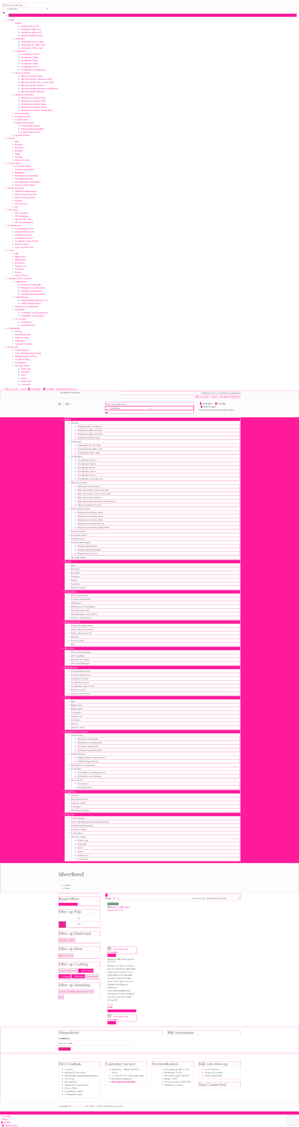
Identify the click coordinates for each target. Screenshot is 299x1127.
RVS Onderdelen (23, 166)
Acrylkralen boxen (24, 238)
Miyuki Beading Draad (32, 35)
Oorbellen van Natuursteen (34, 312)
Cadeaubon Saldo (73, 1094)
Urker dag (26, 368)
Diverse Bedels (22, 160)
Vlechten (19, 269)
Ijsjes (17, 141)
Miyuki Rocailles (67, 940)
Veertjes (19, 157)
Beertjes (19, 144)
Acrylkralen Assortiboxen (33, 69)
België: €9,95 (170, 1078)
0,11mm (71, 991)
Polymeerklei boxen (30, 132)
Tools (11, 250)
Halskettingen (21, 297)
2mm (79, 991)
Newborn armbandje (31, 284)
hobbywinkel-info (213, 1075)
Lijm (16, 253)
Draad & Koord (16, 188)
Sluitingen (19, 172)
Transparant (92, 976)
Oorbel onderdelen (24, 169)
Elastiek (18, 200)
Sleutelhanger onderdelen (28, 181)
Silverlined (80, 976)
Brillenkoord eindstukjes (27, 175)
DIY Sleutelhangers (24, 222)
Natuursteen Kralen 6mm (33, 100)
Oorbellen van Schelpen (33, 315)
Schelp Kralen (21, 119)
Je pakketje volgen (74, 1091)
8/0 (91, 991)
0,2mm (62, 991)
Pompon (19, 150)
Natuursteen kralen (24, 94)
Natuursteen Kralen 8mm (33, 104)
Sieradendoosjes (23, 334)
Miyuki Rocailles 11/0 (31, 32)
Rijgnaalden (20, 259)
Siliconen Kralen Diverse (33, 91)
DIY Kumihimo (21, 216)
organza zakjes (22, 337)
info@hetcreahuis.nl (121, 1078)
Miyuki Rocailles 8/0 (31, 29)
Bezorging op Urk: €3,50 (176, 1069)
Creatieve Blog (22, 359)
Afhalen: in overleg (173, 1085)
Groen (69, 955)
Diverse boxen (22, 244)
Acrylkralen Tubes (29, 63)
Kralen (12, 20)
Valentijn (25, 371)
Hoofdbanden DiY (24, 178)
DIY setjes (13, 209)
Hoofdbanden (28, 325)
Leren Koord (21, 203)
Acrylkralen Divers (30, 66)
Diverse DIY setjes (24, 219)
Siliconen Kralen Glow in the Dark (37, 82)
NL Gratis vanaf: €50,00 (176, 1075)
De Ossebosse (212, 1069)
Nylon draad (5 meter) (26, 194)
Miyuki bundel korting (26, 356)
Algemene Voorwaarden (77, 1085)
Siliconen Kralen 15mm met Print (36, 79)
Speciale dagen (22, 365)
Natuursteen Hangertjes (27, 306)
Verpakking (14, 328)
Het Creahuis (77, 1106)
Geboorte (26, 384)
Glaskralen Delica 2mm (32, 48)
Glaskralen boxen (23, 234)
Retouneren (71, 1081)
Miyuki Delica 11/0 (30, 26)
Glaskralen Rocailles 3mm (33, 44)
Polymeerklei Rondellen (32, 129)
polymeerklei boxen (24, 231)
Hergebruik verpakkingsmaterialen (81, 1075)
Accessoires (20, 318)
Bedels (12, 138)
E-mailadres (64, 1038)
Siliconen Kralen (22, 72)
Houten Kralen (22, 113)
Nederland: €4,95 (173, 1072)
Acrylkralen (20, 51)
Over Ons (69, 1078)
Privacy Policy (71, 1088)
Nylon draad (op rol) (25, 197)
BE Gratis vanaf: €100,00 (177, 1081)
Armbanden (20, 281)
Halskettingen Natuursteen (34, 300)
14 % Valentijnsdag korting (28, 353)
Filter (62, 924)
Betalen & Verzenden (75, 1072)
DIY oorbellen (21, 213)
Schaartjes (20, 262)
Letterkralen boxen (24, 228)
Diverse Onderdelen (25, 185)
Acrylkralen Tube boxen (26, 241)
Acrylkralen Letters (30, 54)
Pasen (24, 378)
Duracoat (72, 970)
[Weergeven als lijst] (109, 895)
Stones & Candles (214, 1072)
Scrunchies (26, 322)
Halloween (26, 381)
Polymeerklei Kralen (24, 122)
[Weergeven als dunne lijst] (112, 895)
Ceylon (62, 970)
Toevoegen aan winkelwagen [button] (121, 1010)
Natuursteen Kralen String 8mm (36, 110)
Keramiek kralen (22, 116)
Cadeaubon (20, 362)
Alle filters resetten (68, 904)
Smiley (18, 153)
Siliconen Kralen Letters (32, 85)
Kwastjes (19, 147)
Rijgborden (20, 256)
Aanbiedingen (21, 350)
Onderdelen (15, 163)
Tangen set (20, 266)
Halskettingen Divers (31, 303)
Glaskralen (20, 38)
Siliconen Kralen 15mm (32, 76)
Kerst (23, 375)
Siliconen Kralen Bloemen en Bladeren (39, 88)
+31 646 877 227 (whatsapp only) (128, 1075)
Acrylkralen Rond (29, 60)
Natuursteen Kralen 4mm (33, 97)
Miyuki (18, 23)
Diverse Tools (21, 275)
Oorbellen (20, 309)
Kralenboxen (15, 225)
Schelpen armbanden (31, 290)
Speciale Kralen (22, 135)
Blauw (62, 955)
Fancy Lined (87, 970)
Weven (18, 272)
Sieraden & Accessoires (20, 278)
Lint (16, 206)
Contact (69, 1069)
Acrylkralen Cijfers (30, 57)
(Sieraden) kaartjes (24, 343)
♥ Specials (13, 347)
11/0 (61, 997)
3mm (85, 991)
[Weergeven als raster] (107, 895)
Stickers (18, 331)
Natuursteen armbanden (33, 287)
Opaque (66, 976)
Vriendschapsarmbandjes (33, 294)
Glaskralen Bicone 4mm (32, 41)
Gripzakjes (20, 340)
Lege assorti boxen (24, 247)
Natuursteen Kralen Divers (34, 107)
